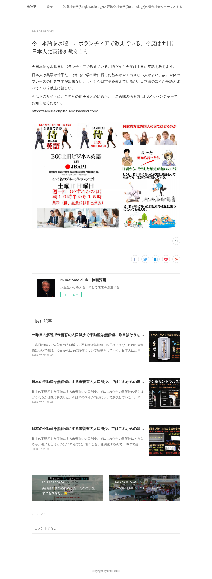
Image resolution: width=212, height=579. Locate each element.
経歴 (50, 6)
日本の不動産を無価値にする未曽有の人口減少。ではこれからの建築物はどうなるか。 (102, 428)
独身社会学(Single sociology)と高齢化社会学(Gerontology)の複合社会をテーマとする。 (124, 6)
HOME (31, 6)
